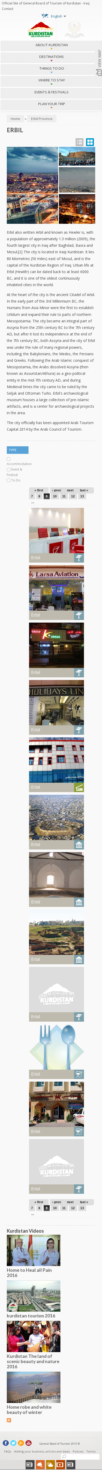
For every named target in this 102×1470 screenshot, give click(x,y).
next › (71, 490)
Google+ (21, 1443)
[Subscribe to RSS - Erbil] (9, 1419)
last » (84, 490)
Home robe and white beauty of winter (29, 1409)
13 (82, 496)
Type (12, 450)
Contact (7, 9)
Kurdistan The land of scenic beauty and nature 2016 (33, 1361)
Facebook (6, 1443)
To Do (15, 480)
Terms (90, 1451)
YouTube (28, 1443)
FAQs (7, 1451)
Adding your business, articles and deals (42, 1451)
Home (15, 118)
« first (39, 490)
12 (73, 496)
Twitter (13, 1443)
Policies (78, 1451)
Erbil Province (42, 118)
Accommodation (19, 464)
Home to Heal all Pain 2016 (29, 1272)
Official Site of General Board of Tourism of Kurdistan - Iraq (45, 3)
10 (55, 496)
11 (64, 496)
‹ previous (59, 490)
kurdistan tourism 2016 (31, 1315)
